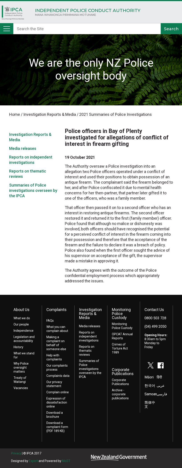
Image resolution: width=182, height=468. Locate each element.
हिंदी (159, 377)
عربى (161, 386)
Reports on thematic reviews (86, 350)
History (18, 347)
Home (13, 14)
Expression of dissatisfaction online (56, 402)
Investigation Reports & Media (90, 313)
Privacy (16, 453)
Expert (33, 461)
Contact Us (154, 309)
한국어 (149, 386)
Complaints (56, 309)
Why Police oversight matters (21, 367)
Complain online (57, 392)
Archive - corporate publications (120, 394)
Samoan (150, 394)
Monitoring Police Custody (121, 313)
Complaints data (57, 376)
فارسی (162, 394)
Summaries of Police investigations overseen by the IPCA (33, 190)
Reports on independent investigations (89, 336)
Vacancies (21, 388)
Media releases (22, 148)
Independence (24, 330)
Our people (21, 324)
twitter (151, 365)
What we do (22, 318)
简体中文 (149, 404)
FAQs (50, 320)
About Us (22, 309)
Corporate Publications (123, 371)
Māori (149, 377)
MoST (66, 461)
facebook (161, 365)
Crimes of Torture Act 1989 (120, 348)
